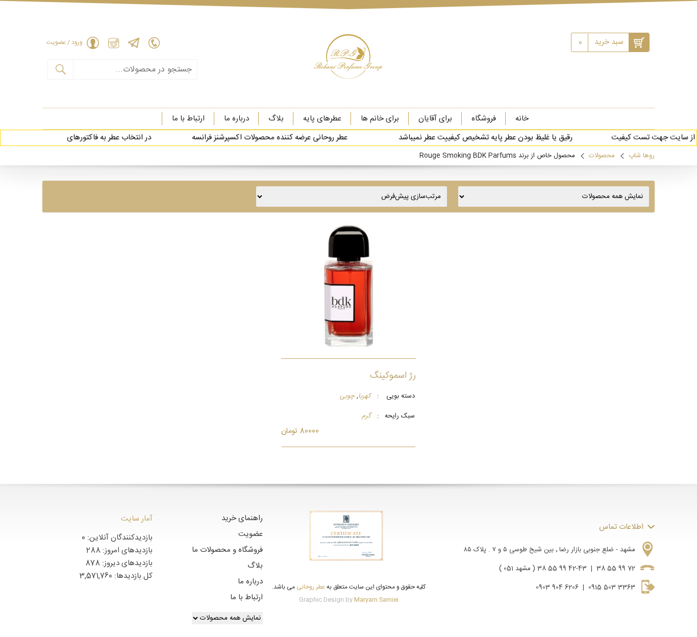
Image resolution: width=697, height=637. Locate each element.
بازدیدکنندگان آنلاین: (119, 537)
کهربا (364, 396)
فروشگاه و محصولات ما (227, 550)
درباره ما (236, 118)
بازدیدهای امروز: (127, 550)
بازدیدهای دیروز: (126, 563)
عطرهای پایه (322, 118)
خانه (522, 118)
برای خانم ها (380, 118)
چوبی (347, 396)
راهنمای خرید (242, 518)
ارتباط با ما (188, 118)
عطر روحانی (310, 587)
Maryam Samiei (376, 600)
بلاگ (276, 118)
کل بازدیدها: (132, 576)
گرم (366, 416)
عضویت (250, 534)
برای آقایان (435, 118)
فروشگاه (483, 118)
